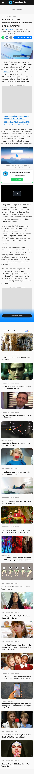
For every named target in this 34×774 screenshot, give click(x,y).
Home (3, 16)
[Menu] (3, 3)
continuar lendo (17, 316)
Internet (15, 16)
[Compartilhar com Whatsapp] (2, 37)
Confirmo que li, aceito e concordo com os (17, 39)
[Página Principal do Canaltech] (17, 4)
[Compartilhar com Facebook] (6, 37)
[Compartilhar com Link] (10, 37)
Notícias (9, 16)
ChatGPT (6, 72)
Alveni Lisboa (8, 29)
